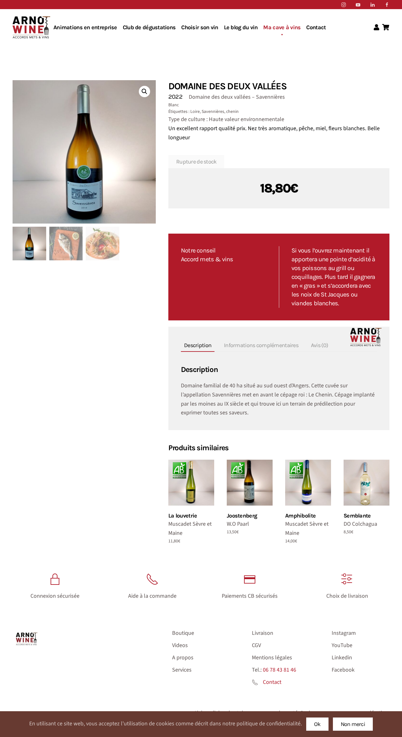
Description (197, 345)
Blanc (173, 105)
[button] (144, 91)
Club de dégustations (149, 27)
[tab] (195, 345)
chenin (232, 111)
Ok (317, 724)
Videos (180, 645)
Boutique (183, 633)
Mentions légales (272, 658)
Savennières (213, 111)
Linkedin (342, 658)
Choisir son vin (199, 27)
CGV (256, 645)
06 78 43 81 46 (279, 670)
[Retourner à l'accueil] (31, 27)
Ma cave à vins (282, 27)
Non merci (353, 724)
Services (182, 670)
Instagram (344, 633)
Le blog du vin (241, 27)
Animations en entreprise (85, 27)
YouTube (342, 645)
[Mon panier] (385, 27)
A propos (182, 658)
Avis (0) (319, 345)
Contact (316, 27)
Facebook (343, 670)
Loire (195, 111)
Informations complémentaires (261, 345)
